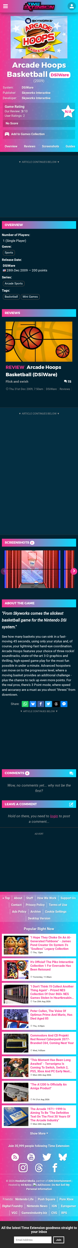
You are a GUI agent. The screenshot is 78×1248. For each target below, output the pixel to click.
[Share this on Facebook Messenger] (64, 704)
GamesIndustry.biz (34, 1213)
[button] (73, 571)
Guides (70, 146)
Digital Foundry (12, 1206)
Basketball (11, 296)
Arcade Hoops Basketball (38, 69)
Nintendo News (37, 1206)
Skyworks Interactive (36, 93)
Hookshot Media (25, 1181)
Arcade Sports (14, 283)
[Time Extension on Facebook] (55, 1168)
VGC (14, 1213)
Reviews (29, 146)
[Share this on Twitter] (48, 704)
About (18, 898)
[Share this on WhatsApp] (25, 704)
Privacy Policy (35, 905)
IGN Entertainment (59, 1181)
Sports (9, 252)
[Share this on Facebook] (40, 704)
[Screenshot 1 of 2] (32, 569)
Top (7, 898)
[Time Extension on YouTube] (31, 1157)
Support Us (68, 898)
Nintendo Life (24, 1199)
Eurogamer (68, 1206)
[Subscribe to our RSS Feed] (15, 1157)
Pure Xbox (66, 1199)
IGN (54, 1206)
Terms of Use (58, 905)
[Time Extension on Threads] (39, 1168)
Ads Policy (19, 911)
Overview (11, 146)
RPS (64, 1213)
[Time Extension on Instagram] (23, 1168)
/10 (24, 111)
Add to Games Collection (27, 134)
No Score (12, 123)
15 (69, 381)
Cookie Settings (55, 911)
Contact (16, 905)
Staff (29, 898)
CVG (54, 1213)
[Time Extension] (39, 6)
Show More (38, 1133)
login (54, 816)
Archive (35, 911)
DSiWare (28, 87)
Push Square (46, 1199)
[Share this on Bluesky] (33, 704)
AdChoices (43, 1185)
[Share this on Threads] (56, 704)
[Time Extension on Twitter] (47, 1157)
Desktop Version (39, 918)
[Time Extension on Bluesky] (63, 1157)
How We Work (46, 898)
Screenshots (50, 146)
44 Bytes (26, 1185)
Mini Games (30, 296)
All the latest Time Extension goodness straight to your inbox (39, 1230)
